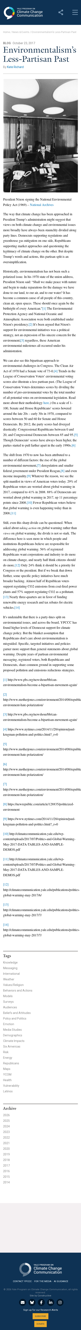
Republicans (11, 1063)
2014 (6, 1182)
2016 (6, 1171)
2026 (6, 1115)
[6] (73, 445)
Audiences (10, 1007)
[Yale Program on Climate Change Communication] (40, 1269)
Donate (40, 1324)
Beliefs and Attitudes (17, 1013)
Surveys (8, 1001)
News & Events (20, 32)
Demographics (12, 1035)
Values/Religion (13, 985)
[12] (17, 565)
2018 (6, 1160)
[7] (38, 465)
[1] (44, 308)
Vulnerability (11, 1085)
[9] (29, 476)
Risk (6, 1052)
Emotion (8, 1024)
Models (8, 996)
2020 (6, 1148)
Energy (7, 1057)
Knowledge (10, 962)
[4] (56, 371)
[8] (62, 470)
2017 (6, 1165)
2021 (6, 1143)
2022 (6, 1137)
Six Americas (11, 1046)
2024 (6, 1126)
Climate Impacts (14, 1041)
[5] (76, 434)
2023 (6, 1132)
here (46, 402)
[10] (29, 502)
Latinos (8, 1091)
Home (6, 32)
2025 (6, 1120)
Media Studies (12, 1029)
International (11, 973)
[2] (30, 324)
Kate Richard (15, 67)
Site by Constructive (40, 1295)
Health (7, 1080)
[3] (22, 340)
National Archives (42, 204)
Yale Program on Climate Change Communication (23, 13)
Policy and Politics (14, 1018)
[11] (13, 513)
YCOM (7, 1074)
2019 (6, 1154)
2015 (6, 1176)
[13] (6, 597)
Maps (6, 1069)
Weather (8, 979)
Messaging (10, 968)
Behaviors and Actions (17, 990)
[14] (17, 607)
